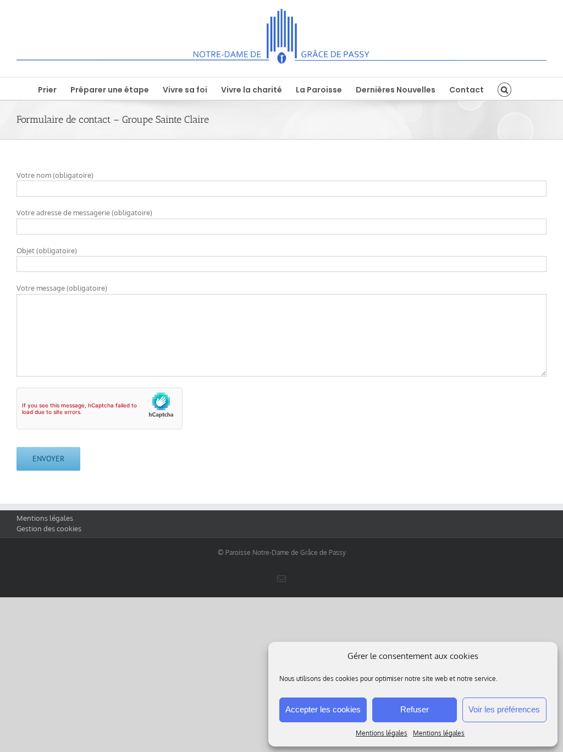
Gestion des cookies (48, 528)
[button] (504, 89)
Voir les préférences (504, 709)
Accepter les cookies (323, 709)
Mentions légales (381, 733)
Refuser (414, 709)
